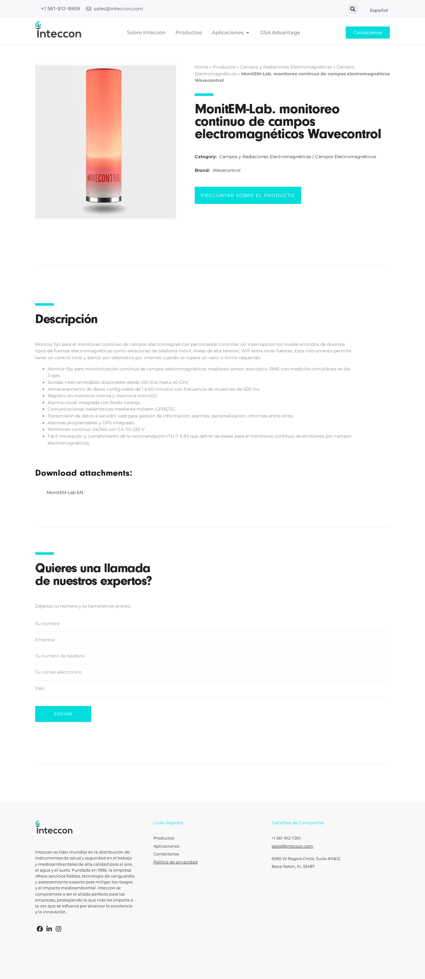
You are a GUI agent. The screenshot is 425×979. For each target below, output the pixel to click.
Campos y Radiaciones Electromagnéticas (286, 67)
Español (379, 10)
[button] (352, 9)
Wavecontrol (227, 170)
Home (201, 67)
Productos (224, 67)
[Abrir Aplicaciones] (247, 32)
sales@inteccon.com (118, 9)
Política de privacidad (175, 862)
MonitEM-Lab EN (65, 492)
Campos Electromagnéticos (345, 156)
